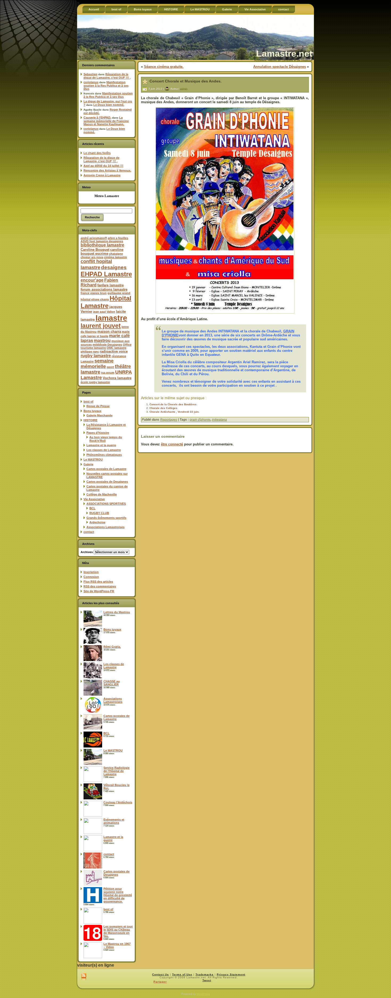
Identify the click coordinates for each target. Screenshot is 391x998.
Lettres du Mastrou (116, 612)
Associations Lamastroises (105, 527)
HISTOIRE (90, 420)
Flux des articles (98, 581)
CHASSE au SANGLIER (111, 683)
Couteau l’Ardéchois (117, 802)
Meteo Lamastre (106, 196)
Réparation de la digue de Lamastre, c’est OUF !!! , (107, 76)
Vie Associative (94, 499)
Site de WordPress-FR (99, 591)
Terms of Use (182, 974)
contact (89, 531)
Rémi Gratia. (112, 646)
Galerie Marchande (99, 415)
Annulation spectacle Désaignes (279, 67)
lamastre (111, 318)
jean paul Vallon (104, 311)
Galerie (88, 464)
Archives (87, 552)
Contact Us (160, 974)
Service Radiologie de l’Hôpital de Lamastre (116, 771)
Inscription (91, 572)
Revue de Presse (98, 406)
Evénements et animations (113, 821)
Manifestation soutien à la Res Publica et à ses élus (106, 85)
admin (184, 88)
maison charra (109, 331)
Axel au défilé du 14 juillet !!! (103, 165)
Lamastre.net (284, 53)
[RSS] (83, 977)
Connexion (91, 576)
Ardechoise (97, 522)
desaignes (114, 267)
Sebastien (90, 74)
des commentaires (100, 586)
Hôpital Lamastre (106, 302)
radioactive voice (114, 351)
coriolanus (91, 82)
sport (110, 367)
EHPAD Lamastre (106, 274)
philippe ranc (90, 351)
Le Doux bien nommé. (108, 104)
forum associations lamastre (104, 289)
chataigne (116, 253)
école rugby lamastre (95, 382)
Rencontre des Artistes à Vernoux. (107, 170)
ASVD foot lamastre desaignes (102, 241)
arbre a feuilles (118, 238)
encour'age (92, 280)
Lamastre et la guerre (101, 445)
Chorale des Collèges (163, 408)
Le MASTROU (93, 459)
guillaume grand (118, 293)
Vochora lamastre (117, 378)
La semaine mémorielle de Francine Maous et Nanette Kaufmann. (106, 121)
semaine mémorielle (97, 363)
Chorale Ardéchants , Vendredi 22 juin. (174, 411)
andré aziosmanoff (94, 238)
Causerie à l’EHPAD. (97, 117)
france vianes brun (94, 293)
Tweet (206, 980)
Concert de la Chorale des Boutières (173, 404)
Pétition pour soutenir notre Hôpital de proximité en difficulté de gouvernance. (117, 895)
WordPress (203, 993)
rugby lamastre (96, 355)
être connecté (172, 444)
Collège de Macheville (101, 494)
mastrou (102, 340)
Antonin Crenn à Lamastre (102, 175)
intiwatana (219, 419)
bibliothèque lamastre (102, 245)
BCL (92, 508)
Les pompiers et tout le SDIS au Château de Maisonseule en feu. (118, 931)
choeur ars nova (92, 257)
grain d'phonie (200, 419)
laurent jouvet (101, 326)
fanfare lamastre (110, 285)
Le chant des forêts (97, 152)
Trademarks (205, 974)
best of (88, 401)
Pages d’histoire (97, 432)
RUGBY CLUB (99, 513)
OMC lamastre (116, 347)
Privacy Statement (231, 974)
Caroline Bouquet (95, 250)
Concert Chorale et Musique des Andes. (185, 81)
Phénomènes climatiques (104, 454)
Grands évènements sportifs (106, 517)
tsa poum (107, 372)
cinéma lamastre (115, 257)
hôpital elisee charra (95, 299)
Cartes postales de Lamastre (106, 468)
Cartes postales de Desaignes (107, 481)
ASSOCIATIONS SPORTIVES (106, 503)
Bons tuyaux (92, 410)
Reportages (168, 419)
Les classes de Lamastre (103, 450)
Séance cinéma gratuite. (164, 67)
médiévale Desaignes (107, 344)
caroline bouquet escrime (102, 252)
